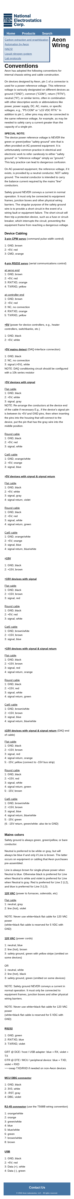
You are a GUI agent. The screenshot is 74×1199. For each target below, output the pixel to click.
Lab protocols (13, 58)
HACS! (9, 49)
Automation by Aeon (17, 44)
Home (11, 33)
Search (47, 33)
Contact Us (37, 1187)
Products (28, 33)
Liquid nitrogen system (18, 53)
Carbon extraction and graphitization (26, 39)
